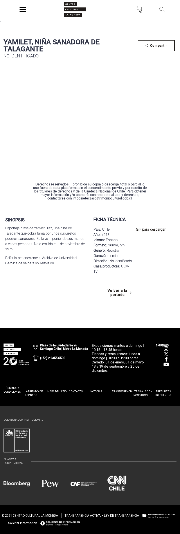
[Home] (75, 9)
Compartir (158, 45)
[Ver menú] (23, 9)
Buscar (171, 19)
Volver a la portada (117, 292)
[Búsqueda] (162, 9)
